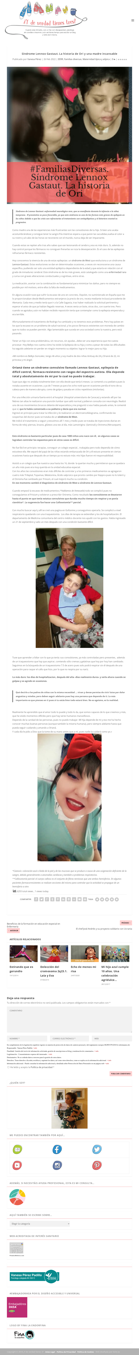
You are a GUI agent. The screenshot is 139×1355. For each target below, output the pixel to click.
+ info (35, 1048)
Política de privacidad (42, 1067)
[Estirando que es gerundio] (23, 953)
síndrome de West (81, 260)
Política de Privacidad (66, 1352)
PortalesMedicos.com (17, 1255)
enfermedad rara (117, 272)
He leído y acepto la (32, 1067)
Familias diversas (73, 59)
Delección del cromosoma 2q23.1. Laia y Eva (53, 971)
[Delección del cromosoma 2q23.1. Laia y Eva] (54, 953)
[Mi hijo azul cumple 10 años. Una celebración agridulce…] (115, 953)
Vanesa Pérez (34, 59)
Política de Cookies (85, 1352)
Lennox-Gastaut (20, 264)
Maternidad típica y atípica (96, 59)
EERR (60, 59)
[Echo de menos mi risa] (85, 953)
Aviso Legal (50, 1352)
